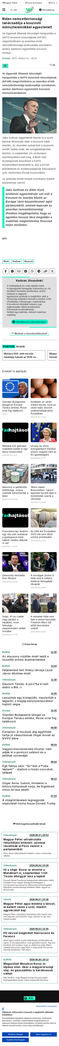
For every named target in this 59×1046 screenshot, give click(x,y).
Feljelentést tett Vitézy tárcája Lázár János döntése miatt (27, 671)
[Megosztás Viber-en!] (32, 271)
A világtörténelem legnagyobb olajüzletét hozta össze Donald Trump (29, 801)
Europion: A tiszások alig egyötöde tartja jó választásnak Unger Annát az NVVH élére (28, 735)
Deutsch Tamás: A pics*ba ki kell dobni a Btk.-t (25, 685)
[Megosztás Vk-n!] (25, 271)
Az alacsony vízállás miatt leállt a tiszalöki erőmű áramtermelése (25, 658)
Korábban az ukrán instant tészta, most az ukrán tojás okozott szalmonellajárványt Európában (43, 407)
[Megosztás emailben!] (19, 271)
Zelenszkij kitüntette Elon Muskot (13, 577)
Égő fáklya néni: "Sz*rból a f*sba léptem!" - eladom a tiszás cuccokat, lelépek (28, 769)
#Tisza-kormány (33, 3)
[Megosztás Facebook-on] (5, 271)
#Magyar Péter (9, 3)
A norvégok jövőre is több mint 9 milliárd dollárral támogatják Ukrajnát (42, 580)
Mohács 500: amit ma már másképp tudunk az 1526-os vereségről (20, 355)
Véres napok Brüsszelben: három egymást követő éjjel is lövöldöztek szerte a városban (43, 493)
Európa (6, 58)
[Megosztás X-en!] (52, 271)
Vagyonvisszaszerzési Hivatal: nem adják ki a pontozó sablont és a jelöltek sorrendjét (27, 752)
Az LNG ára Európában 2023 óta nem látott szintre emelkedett (43, 534)
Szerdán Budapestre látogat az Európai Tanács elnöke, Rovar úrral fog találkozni (14, 406)
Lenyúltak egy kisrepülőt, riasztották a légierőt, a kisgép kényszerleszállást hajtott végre (29, 701)
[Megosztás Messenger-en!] (12, 271)
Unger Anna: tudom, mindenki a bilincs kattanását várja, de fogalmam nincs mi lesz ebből (28, 786)
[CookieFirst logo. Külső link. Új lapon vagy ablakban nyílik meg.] (3, 1009)
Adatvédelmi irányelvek (46, 1006)
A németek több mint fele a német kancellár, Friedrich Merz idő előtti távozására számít (43, 622)
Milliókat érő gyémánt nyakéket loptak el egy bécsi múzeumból (15, 448)
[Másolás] (45, 271)
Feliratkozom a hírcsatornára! (31, 322)
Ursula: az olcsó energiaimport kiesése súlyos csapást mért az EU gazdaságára (43, 450)
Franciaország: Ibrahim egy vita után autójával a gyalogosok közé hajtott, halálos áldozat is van (15, 537)
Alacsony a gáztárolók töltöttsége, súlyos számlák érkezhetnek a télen (15, 491)
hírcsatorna (48, 10)
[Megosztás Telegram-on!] (39, 271)
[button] (3, 10)
